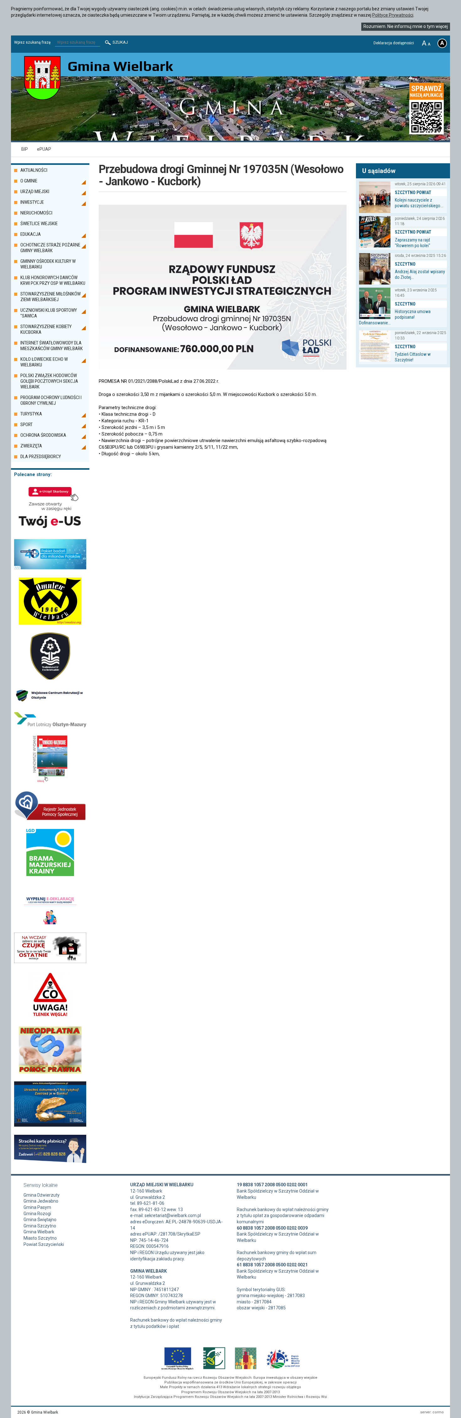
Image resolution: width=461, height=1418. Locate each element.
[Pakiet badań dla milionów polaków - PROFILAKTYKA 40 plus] (50, 567)
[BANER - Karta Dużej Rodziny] (50, 922)
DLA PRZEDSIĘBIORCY (40, 456)
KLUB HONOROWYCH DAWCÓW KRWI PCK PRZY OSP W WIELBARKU (52, 280)
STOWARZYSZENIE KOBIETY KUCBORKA (46, 329)
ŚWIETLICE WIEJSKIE (39, 223)
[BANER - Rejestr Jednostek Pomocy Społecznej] (50, 819)
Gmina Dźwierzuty (42, 1195)
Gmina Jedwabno (41, 1201)
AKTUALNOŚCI (33, 170)
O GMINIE (28, 181)
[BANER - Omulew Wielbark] (50, 622)
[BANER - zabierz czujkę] (50, 961)
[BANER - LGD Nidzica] (50, 874)
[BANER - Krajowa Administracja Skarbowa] (50, 529)
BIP (24, 149)
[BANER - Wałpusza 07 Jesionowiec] (50, 677)
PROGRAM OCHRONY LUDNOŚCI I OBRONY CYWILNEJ (51, 400)
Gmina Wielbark (39, 1231)
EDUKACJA (30, 234)
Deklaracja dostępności (394, 43)
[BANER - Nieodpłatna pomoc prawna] (50, 1071)
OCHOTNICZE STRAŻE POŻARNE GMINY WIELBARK (50, 247)
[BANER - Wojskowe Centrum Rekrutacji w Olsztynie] (50, 702)
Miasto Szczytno (40, 1238)
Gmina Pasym (37, 1207)
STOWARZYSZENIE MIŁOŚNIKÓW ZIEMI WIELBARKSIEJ (50, 296)
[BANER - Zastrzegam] (50, 1161)
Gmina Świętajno (40, 1219)
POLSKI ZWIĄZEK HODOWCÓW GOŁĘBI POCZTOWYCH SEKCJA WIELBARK (49, 381)
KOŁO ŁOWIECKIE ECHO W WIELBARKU (44, 362)
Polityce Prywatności (392, 15)
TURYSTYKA (31, 414)
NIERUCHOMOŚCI (36, 213)
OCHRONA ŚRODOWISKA (43, 435)
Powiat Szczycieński (44, 1244)
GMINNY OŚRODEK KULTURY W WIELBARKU (48, 264)
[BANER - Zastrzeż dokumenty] (50, 1125)
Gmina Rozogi (37, 1213)
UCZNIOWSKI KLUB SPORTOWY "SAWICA (48, 313)
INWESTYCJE (32, 202)
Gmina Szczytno (40, 1225)
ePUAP (44, 149)
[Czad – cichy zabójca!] (50, 1016)
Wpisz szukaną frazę (32, 42)
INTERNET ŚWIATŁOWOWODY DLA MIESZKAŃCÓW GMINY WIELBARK (51, 345)
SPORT (26, 424)
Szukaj (120, 42)
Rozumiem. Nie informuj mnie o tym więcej (405, 26)
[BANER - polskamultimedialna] (50, 780)
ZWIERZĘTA (31, 446)
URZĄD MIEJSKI (34, 191)
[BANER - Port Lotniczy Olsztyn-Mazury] (50, 725)
